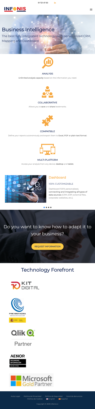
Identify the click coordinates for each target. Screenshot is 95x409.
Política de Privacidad (32, 396)
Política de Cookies (35, 399)
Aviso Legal (15, 396)
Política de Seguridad (53, 396)
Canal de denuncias (74, 396)
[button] (44, 207)
